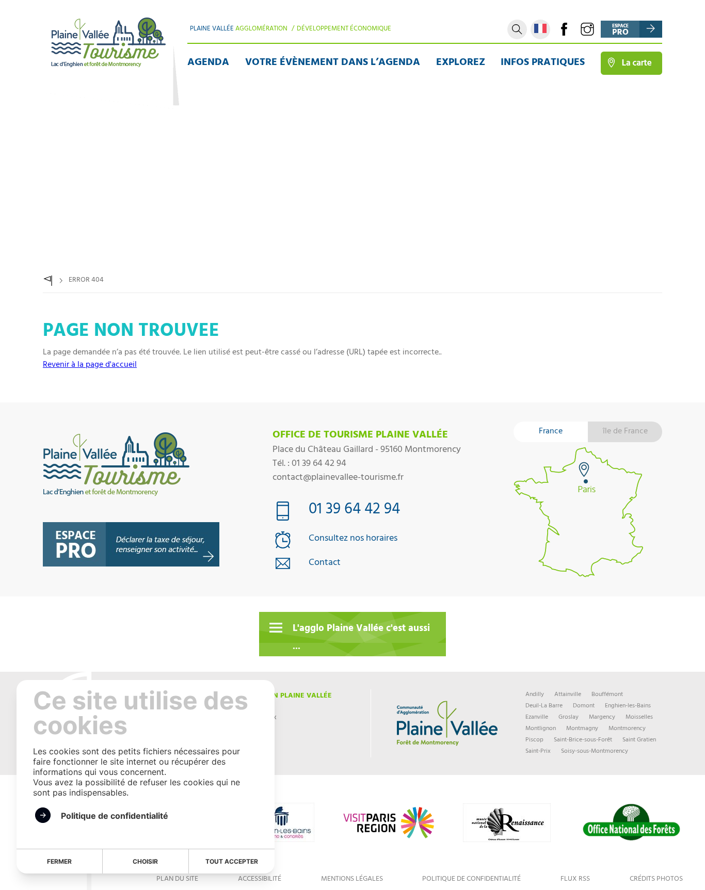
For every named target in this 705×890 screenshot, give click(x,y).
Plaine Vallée (238, 29)
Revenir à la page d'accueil (90, 365)
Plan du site (177, 879)
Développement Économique (344, 29)
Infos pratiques (543, 63)
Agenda (208, 63)
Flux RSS (575, 879)
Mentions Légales (352, 879)
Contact (325, 564)
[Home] (48, 281)
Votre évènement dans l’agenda (332, 63)
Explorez (460, 63)
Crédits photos (656, 879)
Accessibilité (259, 879)
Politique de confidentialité (471, 879)
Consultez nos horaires (353, 539)
